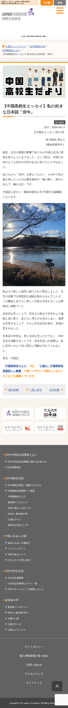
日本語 (46, 2)
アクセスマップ (34, 673)
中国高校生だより (15, 366)
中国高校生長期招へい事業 (21, 490)
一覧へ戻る (35, 389)
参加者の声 (11, 600)
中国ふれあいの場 (15, 536)
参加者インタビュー (18, 502)
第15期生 (59, 122)
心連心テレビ (15, 519)
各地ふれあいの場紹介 (19, 542)
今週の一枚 (13, 618)
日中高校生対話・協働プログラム (25, 485)
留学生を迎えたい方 (18, 524)
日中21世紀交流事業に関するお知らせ (27, 461)
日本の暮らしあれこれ (19, 507)
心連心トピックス (17, 629)
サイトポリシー (34, 646)
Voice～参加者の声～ (18, 513)
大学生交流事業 (15, 577)
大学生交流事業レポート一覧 (22, 583)
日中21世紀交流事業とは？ (21, 454)
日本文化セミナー (17, 554)
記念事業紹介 (14, 467)
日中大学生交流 (14, 571)
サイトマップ (34, 683)
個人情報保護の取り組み (34, 655)
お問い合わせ (34, 664)
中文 (59, 2)
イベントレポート (17, 548)
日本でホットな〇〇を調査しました (26, 589)
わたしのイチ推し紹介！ (20, 559)
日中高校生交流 (14, 478)
